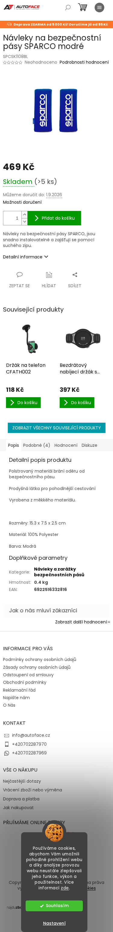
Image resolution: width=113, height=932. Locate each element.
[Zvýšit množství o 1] (24, 214)
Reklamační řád (19, 690)
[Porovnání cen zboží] (19, 907)
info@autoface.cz (31, 735)
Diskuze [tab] (89, 445)
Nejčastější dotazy (22, 781)
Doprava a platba (21, 799)
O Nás (9, 705)
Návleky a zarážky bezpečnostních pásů (59, 572)
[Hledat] (68, 8)
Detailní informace (22, 257)
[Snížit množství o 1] (24, 221)
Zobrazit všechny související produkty (56, 428)
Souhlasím (57, 906)
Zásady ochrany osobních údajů (37, 667)
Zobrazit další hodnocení (81, 622)
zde (65, 888)
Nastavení (54, 923)
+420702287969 (29, 753)
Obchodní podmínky (24, 682)
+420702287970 (29, 744)
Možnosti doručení (22, 202)
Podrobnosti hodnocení (84, 62)
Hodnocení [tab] (66, 445)
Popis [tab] (13, 445)
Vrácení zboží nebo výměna (32, 790)
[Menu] (99, 8)
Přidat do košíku (58, 218)
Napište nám (16, 698)
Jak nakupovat (18, 808)
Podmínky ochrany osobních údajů (39, 659)
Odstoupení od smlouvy (28, 675)
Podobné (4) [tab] (36, 445)
